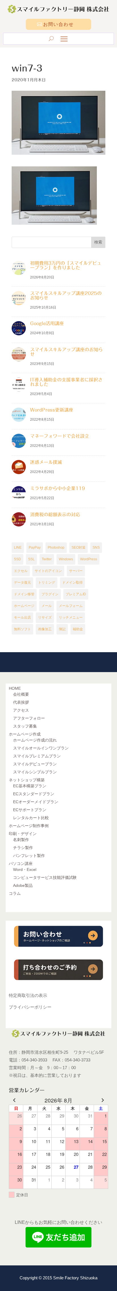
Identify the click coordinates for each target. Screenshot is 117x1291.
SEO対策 (78, 548)
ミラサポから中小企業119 (57, 488)
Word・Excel (24, 869)
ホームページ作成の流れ (35, 740)
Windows (66, 559)
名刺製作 (21, 839)
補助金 (78, 629)
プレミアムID (76, 594)
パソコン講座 (21, 863)
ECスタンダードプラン (33, 794)
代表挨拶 (21, 702)
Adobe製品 (23, 885)
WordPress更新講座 (51, 410)
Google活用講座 (47, 323)
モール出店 (22, 617)
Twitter (47, 559)
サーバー (76, 571)
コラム (15, 893)
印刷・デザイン (23, 833)
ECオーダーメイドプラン (35, 802)
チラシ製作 (23, 847)
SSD (17, 559)
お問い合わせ (58, 24)
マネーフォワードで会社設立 (59, 436)
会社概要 (21, 694)
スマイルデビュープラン (35, 764)
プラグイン (49, 594)
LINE (18, 548)
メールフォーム (71, 606)
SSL (31, 559)
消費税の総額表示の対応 (55, 514)
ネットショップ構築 (27, 780)
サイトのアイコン (48, 571)
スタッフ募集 (25, 726)
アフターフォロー (29, 718)
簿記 (62, 629)
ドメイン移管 (24, 594)
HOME (15, 688)
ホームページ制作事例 (29, 825)
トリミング (46, 582)
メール (46, 606)
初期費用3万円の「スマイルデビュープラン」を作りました (65, 265)
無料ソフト (22, 629)
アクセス (21, 710)
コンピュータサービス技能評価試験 (45, 877)
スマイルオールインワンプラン (41, 748)
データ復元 (22, 582)
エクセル (21, 571)
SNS (96, 548)
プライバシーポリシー (30, 1007)
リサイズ (45, 617)
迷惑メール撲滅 (46, 462)
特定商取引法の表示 (28, 995)
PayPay (35, 548)
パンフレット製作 (29, 855)
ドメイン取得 (72, 582)
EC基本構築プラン (29, 786)
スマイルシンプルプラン (35, 772)
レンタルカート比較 (31, 817)
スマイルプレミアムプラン (37, 756)
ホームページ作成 (25, 734)
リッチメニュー (71, 617)
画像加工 (45, 629)
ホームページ (24, 606)
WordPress (88, 559)
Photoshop (56, 548)
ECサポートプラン (29, 809)
